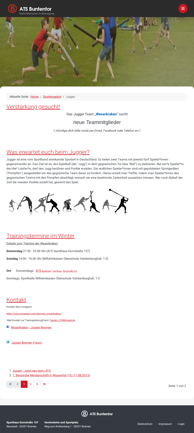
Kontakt (16, 300)
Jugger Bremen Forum (27, 342)
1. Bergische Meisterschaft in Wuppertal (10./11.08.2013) (51, 375)
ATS (56, 271)
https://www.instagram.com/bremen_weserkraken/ (33, 313)
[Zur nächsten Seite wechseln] (37, 384)
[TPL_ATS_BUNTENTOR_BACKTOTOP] (186, 390)
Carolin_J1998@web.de (62, 320)
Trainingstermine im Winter (40, 236)
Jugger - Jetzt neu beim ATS (32, 371)
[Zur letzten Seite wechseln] (44, 384)
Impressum (165, 424)
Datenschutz (145, 424)
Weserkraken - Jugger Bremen (31, 327)
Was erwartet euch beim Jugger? (48, 152)
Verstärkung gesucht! (33, 107)
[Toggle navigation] (183, 8)
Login (181, 424)
